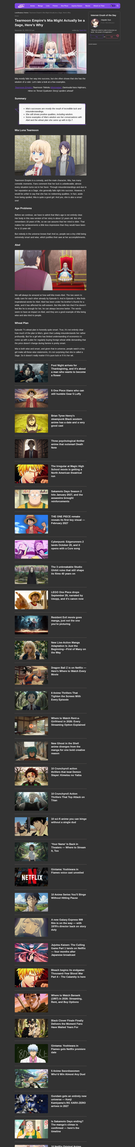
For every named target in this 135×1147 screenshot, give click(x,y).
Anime (32, 6)
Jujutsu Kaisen (76, 6)
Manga (40, 6)
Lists (48, 6)
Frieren (55, 6)
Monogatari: (56, 87)
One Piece (64, 6)
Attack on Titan (99, 6)
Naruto (87, 6)
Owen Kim (82, 30)
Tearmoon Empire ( (24, 87)
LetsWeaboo (19, 12)
